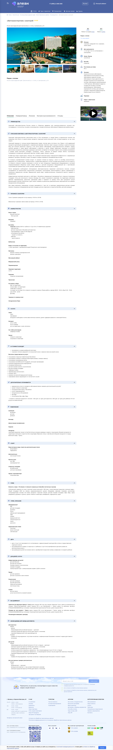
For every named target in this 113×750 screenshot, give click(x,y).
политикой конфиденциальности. (66, 746)
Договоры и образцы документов (77, 707)
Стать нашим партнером (35, 711)
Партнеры (90, 707)
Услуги (89, 705)
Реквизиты (31, 705)
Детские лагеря (70, 11)
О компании (32, 701)
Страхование (51, 705)
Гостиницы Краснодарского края (27, 14)
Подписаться (93, 681)
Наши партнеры (33, 709)
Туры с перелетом (45, 11)
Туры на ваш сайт (72, 711)
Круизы (80, 11)
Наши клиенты (91, 703)
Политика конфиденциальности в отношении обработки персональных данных (50, 720)
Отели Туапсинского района (42, 14)
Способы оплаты (72, 709)
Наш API (70, 712)
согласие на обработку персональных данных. (77, 688)
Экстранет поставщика (35, 714)
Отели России (16, 14)
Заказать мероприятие (94, 711)
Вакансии (31, 707)
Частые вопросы (52, 701)
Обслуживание (92, 701)
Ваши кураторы (72, 705)
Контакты (90, 712)
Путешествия (57, 11)
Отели (10, 14)
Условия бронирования (54, 703)
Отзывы (31, 703)
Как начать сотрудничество (75, 701)
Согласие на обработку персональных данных (41, 718)
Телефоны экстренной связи (14, 718)
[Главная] (7, 15)
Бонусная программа (73, 703)
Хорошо (102, 747)
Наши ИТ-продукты (34, 712)
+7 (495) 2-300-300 (55, 4)
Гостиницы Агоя (54, 14)
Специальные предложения (95, 709)
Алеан (92, 31)
